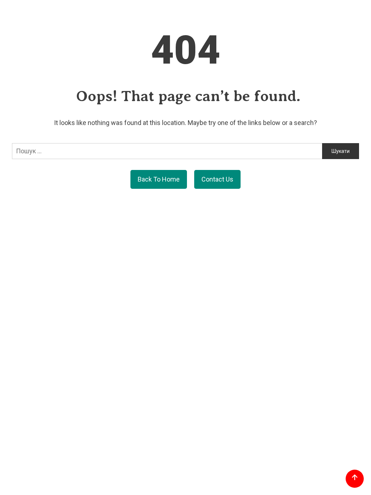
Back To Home (159, 179)
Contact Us (217, 179)
